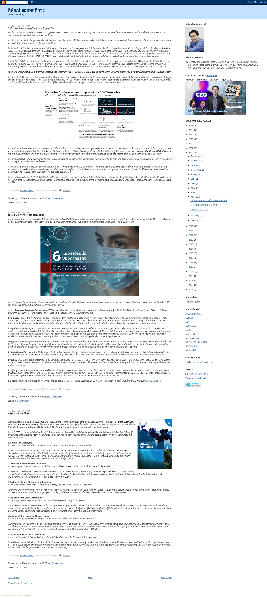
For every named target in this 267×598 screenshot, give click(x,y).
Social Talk (190, 334)
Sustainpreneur (27, 190)
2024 (191, 134)
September (196, 170)
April (193, 192)
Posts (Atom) (26, 583)
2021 (191, 148)
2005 (191, 289)
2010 (191, 267)
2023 (191, 139)
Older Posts (166, 577)
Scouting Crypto (192, 302)
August (194, 174)
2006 (191, 285)
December (196, 156)
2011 (191, 262)
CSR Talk (189, 318)
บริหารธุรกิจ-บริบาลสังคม (196, 342)
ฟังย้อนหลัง (212, 75)
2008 (191, 276)
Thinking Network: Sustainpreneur (200, 362)
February (195, 216)
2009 (191, 271)
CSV (187, 322)
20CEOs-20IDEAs (193, 314)
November (196, 161)
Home (90, 577)
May (193, 188)
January (195, 220)
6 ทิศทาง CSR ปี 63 (18, 413)
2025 (191, 130)
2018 (191, 231)
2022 (191, 144)
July (193, 179)
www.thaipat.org (154, 381)
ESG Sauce (190, 326)
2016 (191, 240)
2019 (191, 226)
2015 (191, 244)
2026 (191, 125)
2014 (191, 249)
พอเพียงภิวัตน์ (191, 346)
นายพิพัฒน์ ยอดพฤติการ (198, 374)
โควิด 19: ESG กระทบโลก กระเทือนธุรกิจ (31, 28)
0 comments (57, 198)
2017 (191, 235)
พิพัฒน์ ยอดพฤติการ (26, 10)
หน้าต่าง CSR (191, 350)
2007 (191, 280)
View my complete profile (196, 378)
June (193, 183)
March (194, 197)
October (195, 165)
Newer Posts (13, 577)
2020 (191, 153)
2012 (191, 258)
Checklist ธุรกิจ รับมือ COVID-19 (26, 215)
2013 (191, 253)
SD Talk (189, 330)
